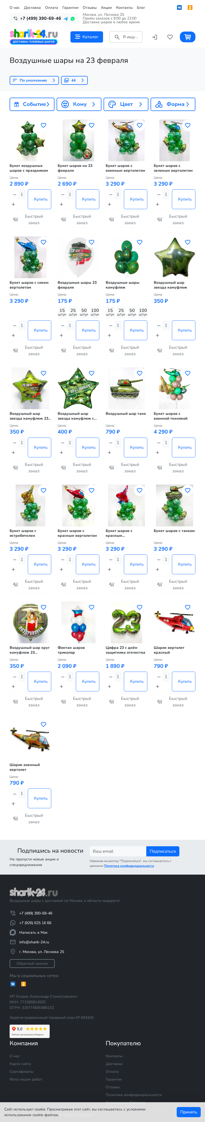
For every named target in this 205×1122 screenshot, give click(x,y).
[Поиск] (117, 36)
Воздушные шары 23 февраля (77, 285)
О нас (15, 7)
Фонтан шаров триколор (71, 650)
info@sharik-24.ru (34, 942)
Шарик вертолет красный (169, 650)
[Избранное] (170, 37)
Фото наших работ (26, 1079)
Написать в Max (33, 932)
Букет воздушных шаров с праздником (29, 168)
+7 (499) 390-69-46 (35, 913)
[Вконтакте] (179, 7)
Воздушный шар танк (126, 413)
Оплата (51, 7)
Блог (141, 7)
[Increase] (14, 204)
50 (84, 312)
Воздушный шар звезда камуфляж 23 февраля (29, 416)
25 (73, 312)
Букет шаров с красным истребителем (119, 533)
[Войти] (154, 37)
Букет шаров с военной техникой (170, 416)
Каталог (90, 37)
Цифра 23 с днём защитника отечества (125, 650)
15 (62, 312)
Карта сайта (20, 1063)
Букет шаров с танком (174, 531)
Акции (106, 7)
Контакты (124, 7)
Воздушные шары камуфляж (122, 285)
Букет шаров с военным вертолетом (125, 168)
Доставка (32, 7)
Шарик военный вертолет (25, 767)
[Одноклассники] (190, 7)
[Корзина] (187, 37)
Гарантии (70, 7)
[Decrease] (14, 194)
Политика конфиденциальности (134, 1094)
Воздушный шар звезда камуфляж (170, 285)
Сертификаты (21, 1071)
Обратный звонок (32, 963)
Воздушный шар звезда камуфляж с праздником (76, 416)
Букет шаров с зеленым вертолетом (173, 168)
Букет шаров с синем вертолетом (29, 285)
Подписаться (163, 851)
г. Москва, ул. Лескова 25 (41, 951)
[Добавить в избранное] (43, 125)
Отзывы (90, 7)
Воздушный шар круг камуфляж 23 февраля (30, 650)
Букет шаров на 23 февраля (75, 168)
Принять (188, 1112)
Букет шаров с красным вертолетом (77, 533)
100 (95, 312)
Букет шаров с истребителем (23, 533)
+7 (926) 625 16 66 (35, 922)
